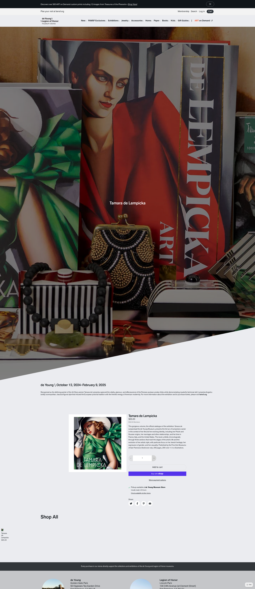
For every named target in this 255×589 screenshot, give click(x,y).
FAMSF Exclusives (96, 21)
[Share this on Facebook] (137, 503)
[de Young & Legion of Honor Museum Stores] (51, 21)
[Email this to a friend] (150, 503)
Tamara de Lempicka (92, 392)
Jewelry (124, 21)
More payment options (157, 480)
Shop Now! (132, 4)
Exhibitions (113, 21)
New (83, 21)
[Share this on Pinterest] (143, 503)
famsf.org (60, 11)
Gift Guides (183, 21)
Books (165, 21)
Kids (173, 21)
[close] (210, 4)
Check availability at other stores (141, 493)
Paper (156, 21)
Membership (183, 11)
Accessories (137, 21)
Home (148, 21)
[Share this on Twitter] (130, 503)
